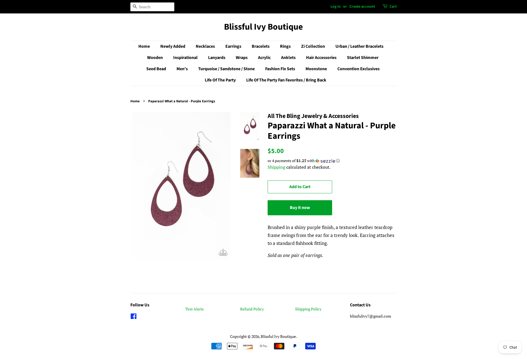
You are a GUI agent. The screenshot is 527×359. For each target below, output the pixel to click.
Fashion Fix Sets (280, 69)
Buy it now (300, 208)
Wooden (155, 58)
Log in (335, 6)
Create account (362, 6)
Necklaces (205, 46)
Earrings (233, 46)
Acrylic (264, 58)
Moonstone (316, 69)
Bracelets (261, 46)
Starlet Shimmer (363, 58)
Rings (285, 46)
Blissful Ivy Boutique (263, 27)
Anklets (288, 58)
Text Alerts (194, 309)
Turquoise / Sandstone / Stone (226, 69)
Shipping (276, 167)
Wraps (242, 58)
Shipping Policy (308, 309)
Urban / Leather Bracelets (359, 46)
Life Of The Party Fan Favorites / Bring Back (286, 80)
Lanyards (216, 58)
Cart (393, 6)
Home (144, 46)
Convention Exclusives (358, 69)
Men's (182, 69)
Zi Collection (313, 46)
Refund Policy (252, 309)
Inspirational (185, 58)
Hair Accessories (321, 58)
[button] (332, 160)
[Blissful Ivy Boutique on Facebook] (133, 317)
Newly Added (172, 46)
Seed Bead (156, 69)
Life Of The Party (220, 80)
